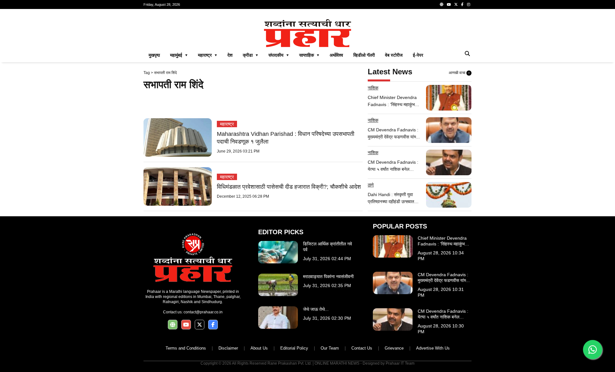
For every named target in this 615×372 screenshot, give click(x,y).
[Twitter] (456, 4)
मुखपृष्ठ (154, 55)
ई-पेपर (418, 55)
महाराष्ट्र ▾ (207, 55)
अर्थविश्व (336, 55)
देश (230, 55)
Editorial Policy (294, 348)
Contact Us (361, 348)
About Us (259, 348)
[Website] (441, 4)
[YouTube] (449, 4)
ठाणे (371, 184)
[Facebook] (462, 4)
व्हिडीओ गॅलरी (364, 55)
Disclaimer (228, 348)
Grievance (394, 348)
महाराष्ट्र (227, 124)
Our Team (330, 348)
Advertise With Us (433, 348)
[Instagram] (468, 4)
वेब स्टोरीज (394, 55)
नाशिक (373, 87)
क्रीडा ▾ (250, 55)
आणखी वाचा (459, 72)
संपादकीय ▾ (278, 55)
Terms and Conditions (186, 348)
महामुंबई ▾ (179, 55)
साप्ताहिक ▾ (309, 55)
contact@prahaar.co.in (203, 312)
